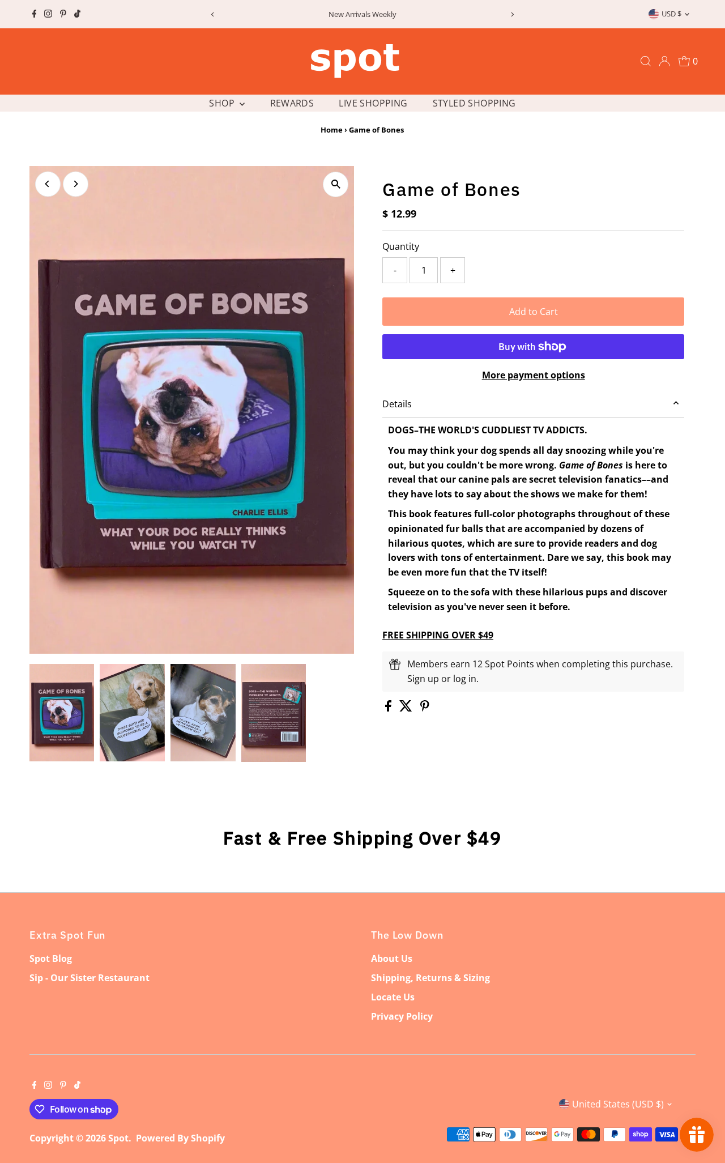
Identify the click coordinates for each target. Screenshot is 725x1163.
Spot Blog (50, 958)
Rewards (292, 103)
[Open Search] (646, 61)
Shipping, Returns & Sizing (430, 978)
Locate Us (393, 997)
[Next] (512, 14)
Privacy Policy (402, 1016)
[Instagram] (48, 14)
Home (332, 130)
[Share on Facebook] (389, 708)
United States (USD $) (618, 1104)
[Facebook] (34, 14)
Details (397, 404)
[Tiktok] (77, 14)
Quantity (400, 246)
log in (464, 678)
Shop (223, 103)
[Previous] (212, 14)
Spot (118, 1138)
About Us (391, 958)
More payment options (533, 375)
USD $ (671, 13)
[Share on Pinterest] (424, 708)
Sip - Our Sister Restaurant (89, 978)
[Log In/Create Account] (664, 61)
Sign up (423, 678)
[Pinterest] (63, 14)
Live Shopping (373, 103)
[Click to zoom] (335, 184)
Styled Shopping (474, 103)
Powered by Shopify (180, 1138)
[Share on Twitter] (407, 708)
